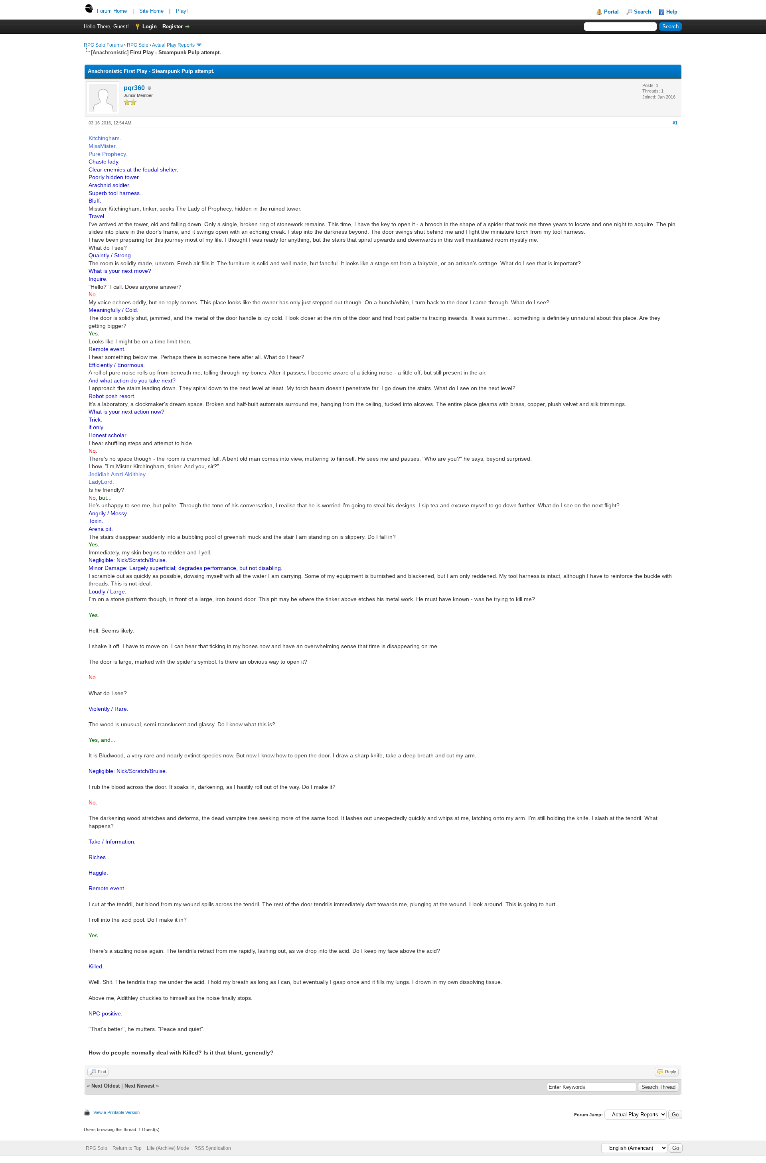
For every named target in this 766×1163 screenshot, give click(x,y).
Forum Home (112, 11)
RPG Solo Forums (103, 45)
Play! (182, 11)
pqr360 (134, 88)
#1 (675, 122)
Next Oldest (105, 1086)
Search (642, 12)
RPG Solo (137, 45)
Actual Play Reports (173, 45)
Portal (611, 12)
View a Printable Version (116, 1112)
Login (149, 27)
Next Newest (139, 1086)
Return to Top (127, 1148)
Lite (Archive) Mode (168, 1148)
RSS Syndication (212, 1148)
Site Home (151, 11)
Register (172, 27)
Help (671, 12)
